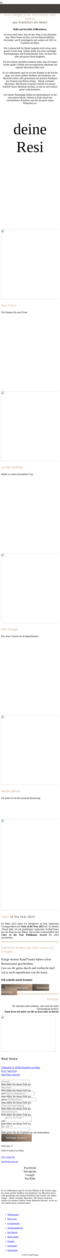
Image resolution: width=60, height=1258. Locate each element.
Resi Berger (12, 1232)
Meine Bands (13, 1237)
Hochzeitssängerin (15, 1228)
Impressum (12, 1246)
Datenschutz (12, 1250)
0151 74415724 (9, 1071)
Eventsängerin (13, 1223)
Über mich (12, 1219)
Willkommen (13, 1214)
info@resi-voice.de (10, 1074)
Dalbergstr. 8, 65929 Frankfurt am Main (20, 1067)
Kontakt (10, 1241)
